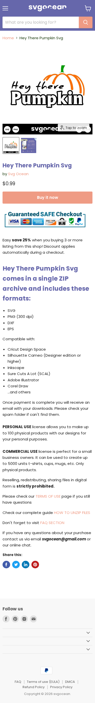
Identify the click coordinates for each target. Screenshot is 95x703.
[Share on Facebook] (6, 564)
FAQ (18, 681)
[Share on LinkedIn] (25, 564)
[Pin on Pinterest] (35, 564)
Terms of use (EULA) (43, 681)
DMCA (70, 681)
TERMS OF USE (48, 496)
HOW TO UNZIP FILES (72, 512)
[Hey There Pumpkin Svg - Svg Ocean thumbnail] (11, 145)
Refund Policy (34, 687)
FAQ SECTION (52, 522)
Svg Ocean (18, 173)
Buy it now (47, 197)
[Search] (85, 22)
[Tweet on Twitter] (16, 564)
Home (8, 38)
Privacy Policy (61, 687)
